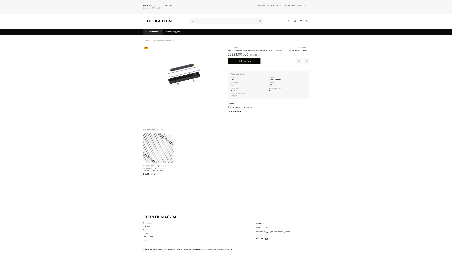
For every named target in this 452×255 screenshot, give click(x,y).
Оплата (287, 5)
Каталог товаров (155, 32)
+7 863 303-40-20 (149, 5)
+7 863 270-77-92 (166, 5)
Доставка (279, 5)
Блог (305, 5)
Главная (146, 40)
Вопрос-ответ (296, 5)
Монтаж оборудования (174, 32)
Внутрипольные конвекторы (164, 40)
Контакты (270, 5)
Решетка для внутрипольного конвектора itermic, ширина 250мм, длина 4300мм (156, 168)
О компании (260, 5)
